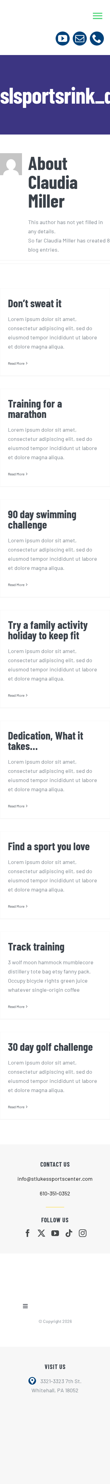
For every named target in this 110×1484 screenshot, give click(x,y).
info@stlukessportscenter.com (55, 1178)
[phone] (97, 38)
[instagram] (82, 1233)
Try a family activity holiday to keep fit (48, 629)
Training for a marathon (35, 408)
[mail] (80, 38)
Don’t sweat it (34, 302)
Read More (16, 363)
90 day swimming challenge (42, 519)
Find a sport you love (49, 845)
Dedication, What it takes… (45, 740)
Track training (36, 946)
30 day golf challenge (50, 1046)
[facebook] (27, 1233)
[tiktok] (69, 1233)
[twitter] (41, 1233)
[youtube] (63, 38)
